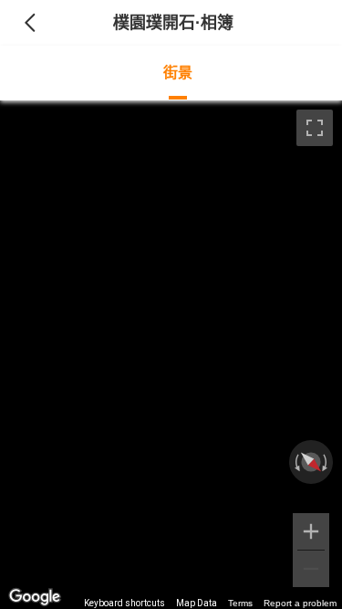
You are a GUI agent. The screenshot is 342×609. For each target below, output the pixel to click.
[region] (171, 354)
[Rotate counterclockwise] (295, 462)
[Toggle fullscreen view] (314, 128)
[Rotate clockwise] (326, 462)
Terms (240, 603)
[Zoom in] (311, 531)
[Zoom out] (311, 569)
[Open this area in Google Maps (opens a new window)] (35, 597)
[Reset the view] (311, 462)
